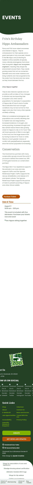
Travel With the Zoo (22, 416)
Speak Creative (18, 456)
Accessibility (6, 420)
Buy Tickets (28, 481)
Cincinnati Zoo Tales (11, 445)
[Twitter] (12, 390)
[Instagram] (20, 390)
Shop (4, 407)
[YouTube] (28, 390)
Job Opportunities (9, 415)
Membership (12, 482)
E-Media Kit (6, 412)
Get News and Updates (16, 439)
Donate (16, 433)
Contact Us (20, 410)
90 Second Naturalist (12, 448)
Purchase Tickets (10, 197)
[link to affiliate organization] (16, 464)
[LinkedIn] (5, 390)
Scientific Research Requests (5, 424)
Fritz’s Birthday (12, 38)
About (4, 410)
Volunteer (20, 407)
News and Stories (22, 412)
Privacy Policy (21, 420)
